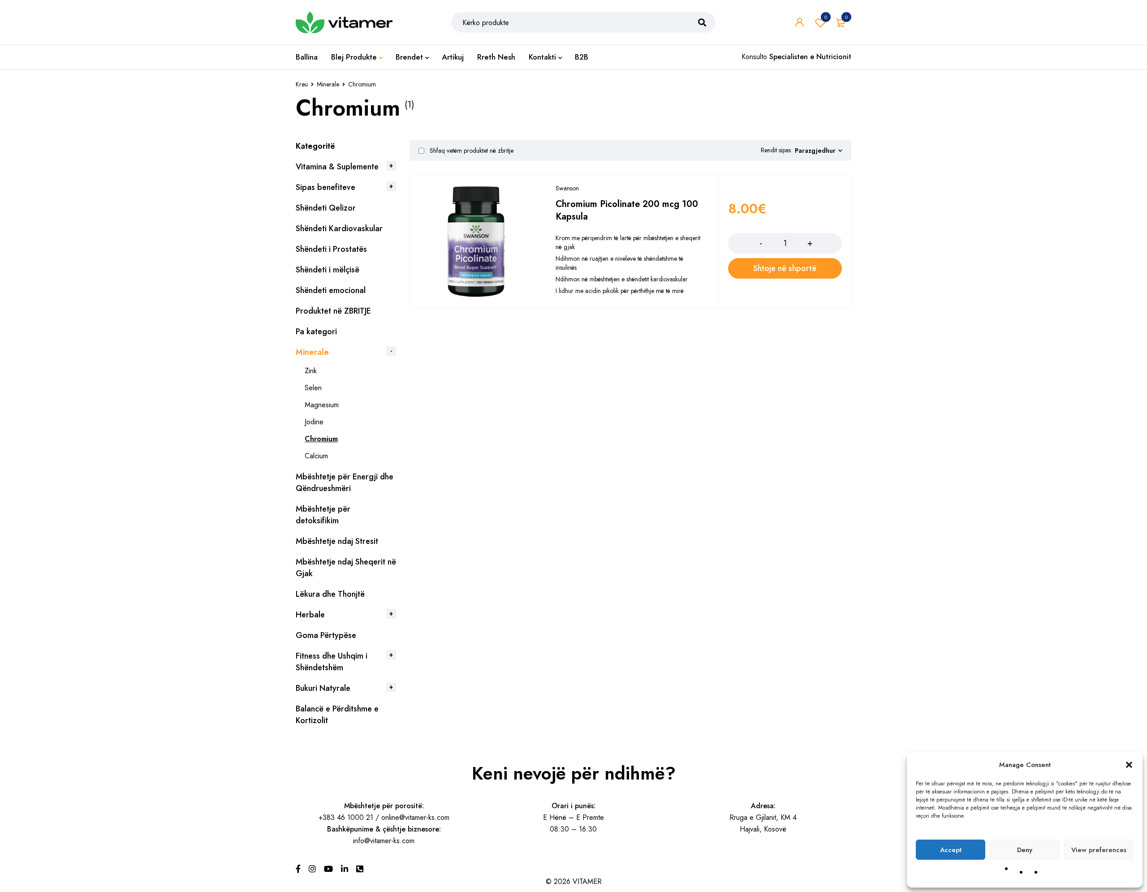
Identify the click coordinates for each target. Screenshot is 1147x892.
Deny (1024, 850)
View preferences (1098, 850)
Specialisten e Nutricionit (810, 57)
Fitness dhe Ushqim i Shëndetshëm (331, 661)
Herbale (310, 615)
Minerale (328, 84)
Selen (313, 388)
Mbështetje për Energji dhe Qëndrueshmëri (344, 482)
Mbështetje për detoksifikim (323, 514)
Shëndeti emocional (331, 290)
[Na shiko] (328, 869)
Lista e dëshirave (825, 17)
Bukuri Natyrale (323, 688)
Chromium (321, 439)
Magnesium (322, 405)
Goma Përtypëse (326, 635)
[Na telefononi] (359, 869)
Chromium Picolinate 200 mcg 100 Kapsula (627, 210)
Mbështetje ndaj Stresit (337, 541)
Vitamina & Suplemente (337, 166)
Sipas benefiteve (325, 187)
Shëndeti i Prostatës (331, 249)
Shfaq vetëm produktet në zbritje (470, 151)
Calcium (316, 456)
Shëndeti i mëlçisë (327, 270)
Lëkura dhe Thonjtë (330, 594)
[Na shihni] (312, 869)
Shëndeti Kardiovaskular (339, 228)
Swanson (567, 188)
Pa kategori (316, 331)
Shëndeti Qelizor (326, 208)
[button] (1129, 764)
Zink (311, 371)
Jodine (314, 422)
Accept (951, 850)
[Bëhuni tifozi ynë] (298, 869)
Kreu (302, 84)
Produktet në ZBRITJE (333, 311)
